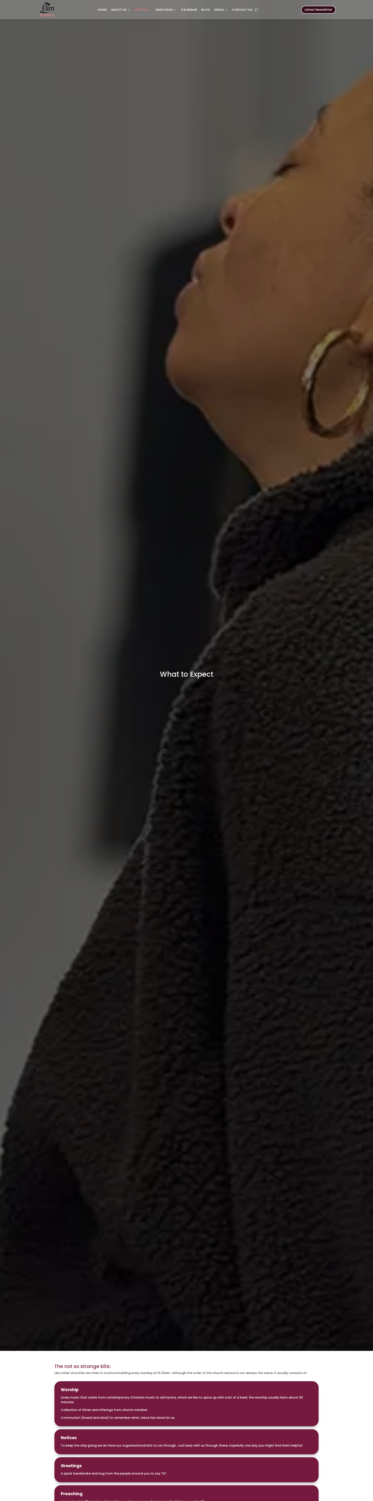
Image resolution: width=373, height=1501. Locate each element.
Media (219, 10)
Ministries (164, 10)
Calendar (189, 10)
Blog (205, 10)
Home (102, 10)
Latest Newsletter (318, 9)
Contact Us (242, 10)
